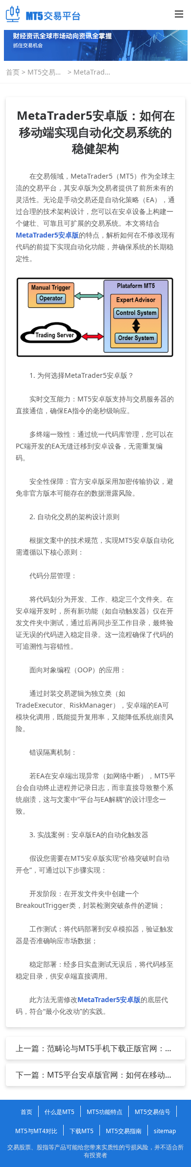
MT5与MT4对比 (36, 1131)
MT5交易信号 (152, 1112)
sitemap (165, 1131)
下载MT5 (82, 1131)
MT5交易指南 (44, 72)
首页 (13, 72)
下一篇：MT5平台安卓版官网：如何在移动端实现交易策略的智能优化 (94, 1074)
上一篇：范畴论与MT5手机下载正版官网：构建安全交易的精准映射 (94, 1048)
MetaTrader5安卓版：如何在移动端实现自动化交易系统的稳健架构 (92, 72)
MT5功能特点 (104, 1112)
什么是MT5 (59, 1112)
